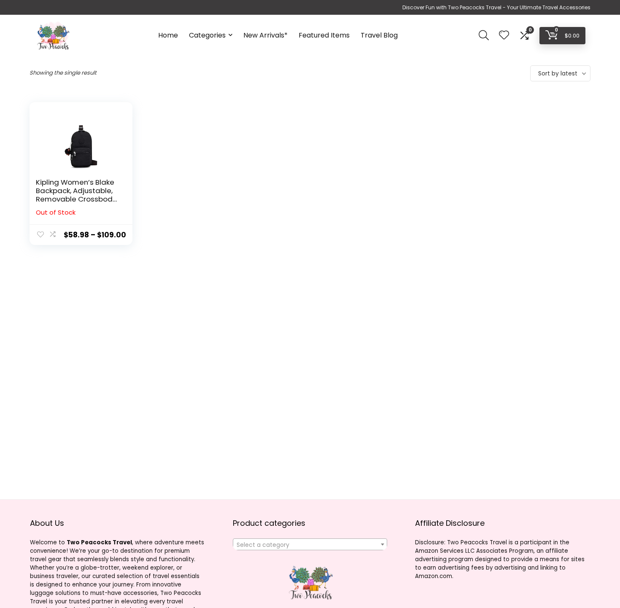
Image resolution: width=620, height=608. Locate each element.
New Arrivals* (265, 35)
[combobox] (310, 544)
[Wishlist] (504, 36)
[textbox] (309, 545)
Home (168, 35)
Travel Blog (379, 35)
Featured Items (324, 35)
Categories (207, 35)
